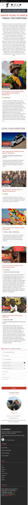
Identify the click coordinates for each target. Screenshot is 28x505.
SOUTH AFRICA (4, 473)
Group (2, 467)
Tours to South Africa (6, 450)
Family (2, 471)
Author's (3, 469)
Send (14, 388)
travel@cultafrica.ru (9, 495)
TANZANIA (3, 475)
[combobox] (14, 363)
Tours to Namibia (5, 453)
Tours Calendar (4, 455)
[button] (24, 363)
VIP (2, 465)
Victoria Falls (4, 447)
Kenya (2, 477)
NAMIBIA (3, 479)
